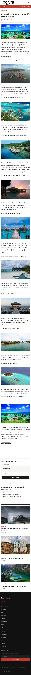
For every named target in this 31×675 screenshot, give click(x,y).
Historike (3, 615)
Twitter (19, 461)
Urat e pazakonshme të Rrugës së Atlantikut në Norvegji (14, 529)
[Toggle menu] (28, 2)
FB (1, 671)
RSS (9, 671)
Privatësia (3, 643)
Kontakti (3, 637)
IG (4, 671)
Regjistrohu (15, 477)
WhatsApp (6, 464)
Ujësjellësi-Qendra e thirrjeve (11, 497)
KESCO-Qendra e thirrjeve (10, 494)
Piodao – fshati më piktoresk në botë (12, 558)
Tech (2, 624)
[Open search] (25, 2)
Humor (3, 618)
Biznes (3, 612)
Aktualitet (3, 609)
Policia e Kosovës (7, 489)
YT (6, 671)
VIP (2, 627)
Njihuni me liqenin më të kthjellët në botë (13, 586)
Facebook (10, 461)
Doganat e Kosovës (7, 492)
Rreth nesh (4, 634)
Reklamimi (4, 640)
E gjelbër (4, 10)
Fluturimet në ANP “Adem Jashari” (12, 487)
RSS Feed (3, 646)
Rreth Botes (4, 621)
